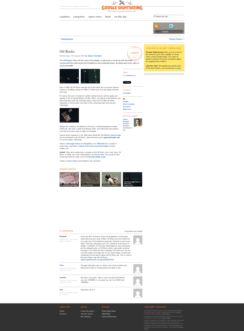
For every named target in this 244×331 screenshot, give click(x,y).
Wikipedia (101, 144)
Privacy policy (166, 318)
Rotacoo (178, 312)
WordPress (166, 314)
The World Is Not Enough (111, 135)
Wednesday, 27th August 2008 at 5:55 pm (69, 240)
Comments (129, 75)
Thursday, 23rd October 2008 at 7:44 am (68, 281)
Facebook (165, 31)
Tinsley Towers (175, 39)
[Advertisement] (89, 45)
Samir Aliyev (72, 161)
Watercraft (127, 109)
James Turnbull (94, 56)
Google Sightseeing (119, 6)
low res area (99, 155)
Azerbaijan (127, 93)
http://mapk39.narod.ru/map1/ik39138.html (97, 260)
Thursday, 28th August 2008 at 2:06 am (68, 269)
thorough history (73, 144)
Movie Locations (129, 104)
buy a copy (176, 68)
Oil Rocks (67, 60)
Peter (62, 265)
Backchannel (67, 39)
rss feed (162, 25)
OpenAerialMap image (97, 157)
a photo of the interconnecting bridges (93, 146)
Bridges (126, 101)
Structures (127, 107)
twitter (176, 25)
